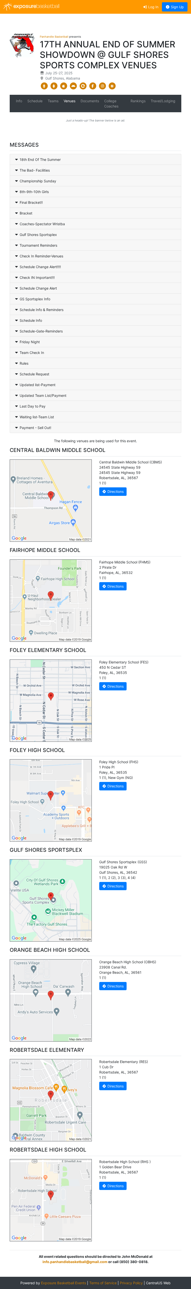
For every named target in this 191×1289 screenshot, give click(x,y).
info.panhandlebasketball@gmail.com (75, 1262)
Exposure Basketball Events (63, 1283)
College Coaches (111, 103)
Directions (115, 491)
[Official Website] (112, 86)
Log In (152, 7)
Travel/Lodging (163, 101)
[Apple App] (63, 86)
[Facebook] (92, 86)
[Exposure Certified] (83, 86)
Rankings (138, 101)
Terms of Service (103, 1283)
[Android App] (73, 86)
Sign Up (177, 7)
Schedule (35, 101)
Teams (53, 101)
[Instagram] (102, 86)
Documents (90, 101)
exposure (35, 6)
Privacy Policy (131, 1283)
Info (19, 101)
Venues (69, 101)
